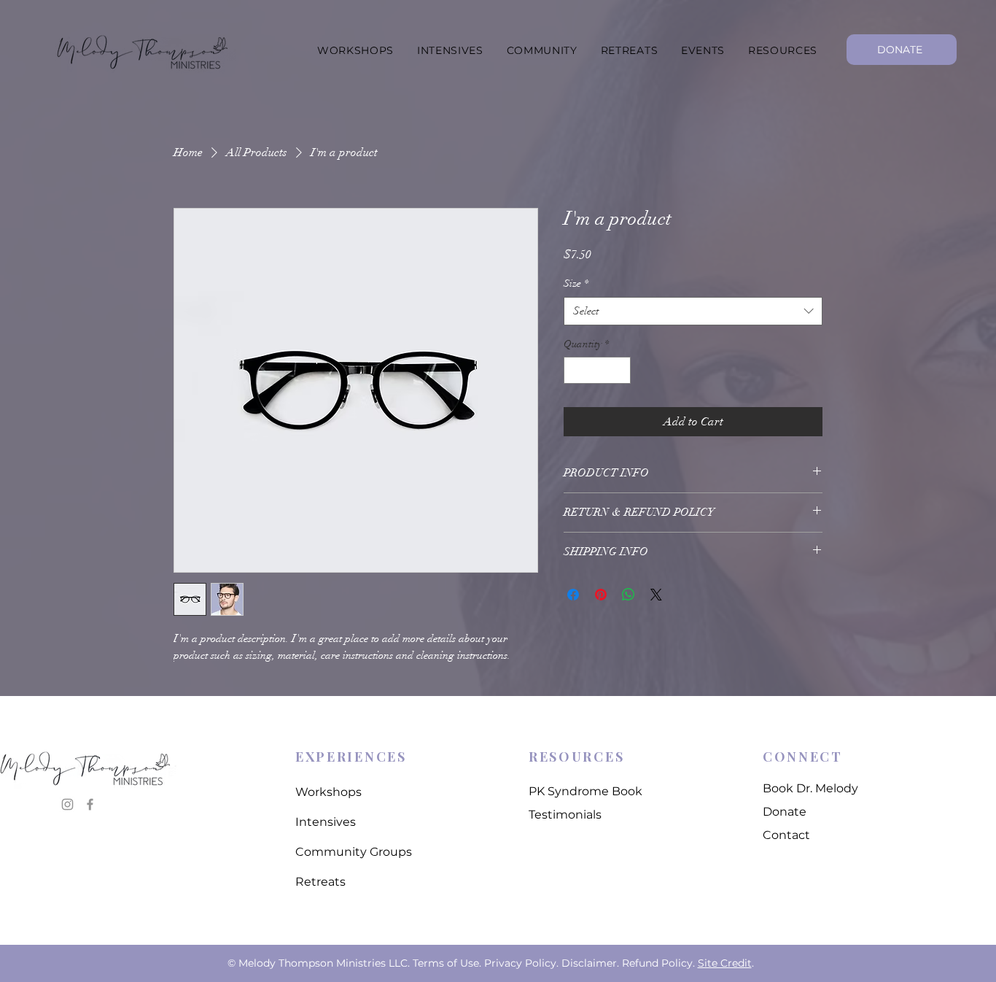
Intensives (325, 822)
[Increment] (619, 370)
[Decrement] (575, 370)
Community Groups (353, 852)
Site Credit (725, 963)
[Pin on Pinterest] (601, 594)
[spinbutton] (597, 370)
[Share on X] (656, 594)
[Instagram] (67, 804)
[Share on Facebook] (573, 594)
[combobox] (693, 311)
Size (576, 283)
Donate (784, 812)
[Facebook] (90, 804)
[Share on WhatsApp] (628, 594)
